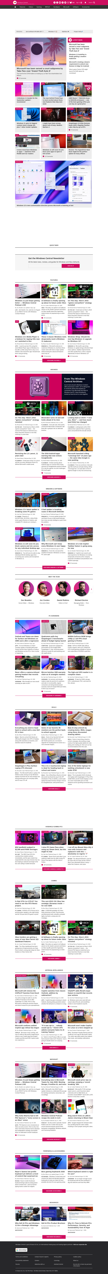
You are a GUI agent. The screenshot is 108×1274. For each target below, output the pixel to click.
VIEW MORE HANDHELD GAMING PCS (53, 869)
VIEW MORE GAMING (53, 958)
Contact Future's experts (42, 1257)
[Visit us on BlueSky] (71, 3)
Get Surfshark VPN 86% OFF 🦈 (35, 31)
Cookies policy (77, 1257)
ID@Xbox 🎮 (65, 31)
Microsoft (66, 7)
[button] (92, 2)
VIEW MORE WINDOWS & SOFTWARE (53, 567)
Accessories (86, 7)
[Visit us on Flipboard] (65, 3)
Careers (37, 1260)
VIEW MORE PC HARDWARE (53, 695)
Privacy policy (58, 1257)
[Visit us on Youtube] (60, 3)
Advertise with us (40, 1264)
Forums (18, 1264)
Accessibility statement (22, 1260)
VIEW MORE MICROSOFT (53, 1139)
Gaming (39, 7)
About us (75, 1260)
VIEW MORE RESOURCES (54, 1237)
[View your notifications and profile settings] (85, 2)
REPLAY (47, 7)
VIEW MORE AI (53, 1047)
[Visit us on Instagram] (63, 3)
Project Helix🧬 (78, 31)
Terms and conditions (22, 1257)
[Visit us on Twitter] (57, 3)
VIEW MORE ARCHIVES (53, 477)
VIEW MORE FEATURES (53, 360)
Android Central (58, 1264)
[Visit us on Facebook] (54, 3)
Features (22, 7)
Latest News (77, 40)
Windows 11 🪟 (52, 31)
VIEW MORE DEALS (53, 788)
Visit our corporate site (80, 1244)
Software (76, 7)
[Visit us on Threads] (68, 3)
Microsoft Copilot (21, 975)
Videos (31, 7)
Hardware (56, 7)
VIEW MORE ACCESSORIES (53, 1191)
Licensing (56, 1260)
